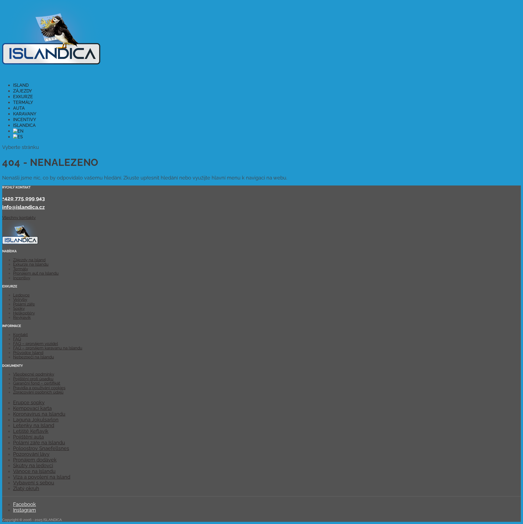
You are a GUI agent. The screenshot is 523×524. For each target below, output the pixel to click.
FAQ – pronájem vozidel (35, 343)
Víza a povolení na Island (41, 477)
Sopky (19, 308)
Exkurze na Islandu (30, 264)
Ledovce (21, 295)
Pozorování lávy (31, 454)
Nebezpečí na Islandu (33, 357)
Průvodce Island (28, 352)
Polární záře (24, 304)
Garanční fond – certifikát (36, 383)
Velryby (20, 299)
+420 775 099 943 (23, 198)
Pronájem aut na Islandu (36, 273)
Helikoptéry (24, 313)
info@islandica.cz (23, 207)
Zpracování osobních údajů (38, 392)
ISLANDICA (24, 125)
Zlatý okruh (26, 488)
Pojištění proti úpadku (33, 378)
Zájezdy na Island (29, 259)
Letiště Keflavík (30, 431)
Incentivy (21, 278)
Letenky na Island (33, 425)
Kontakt (20, 334)
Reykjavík (22, 317)
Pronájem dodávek (35, 460)
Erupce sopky (29, 402)
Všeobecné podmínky (33, 374)
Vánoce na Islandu (34, 471)
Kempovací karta (32, 408)
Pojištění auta (28, 437)
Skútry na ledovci (33, 465)
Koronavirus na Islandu (39, 414)
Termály (20, 269)
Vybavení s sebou (33, 483)
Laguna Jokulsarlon (36, 420)
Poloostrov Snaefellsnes (41, 448)
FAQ (17, 339)
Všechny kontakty (19, 217)
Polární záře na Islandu (39, 442)
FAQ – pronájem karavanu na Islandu (47, 348)
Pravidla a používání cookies (39, 387)
